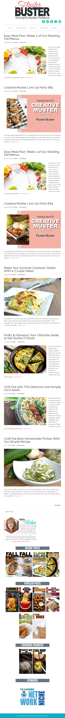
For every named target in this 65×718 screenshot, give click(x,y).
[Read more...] (29, 77)
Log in (38, 715)
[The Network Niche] (32, 709)
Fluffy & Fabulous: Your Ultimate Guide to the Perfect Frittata (31, 336)
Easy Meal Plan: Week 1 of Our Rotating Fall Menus (31, 153)
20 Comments (21, 445)
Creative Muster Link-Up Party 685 (28, 87)
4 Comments (22, 42)
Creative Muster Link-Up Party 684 (28, 203)
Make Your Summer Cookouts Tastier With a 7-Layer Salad (30, 269)
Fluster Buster (32, 10)
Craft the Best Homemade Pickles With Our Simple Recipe (32, 440)
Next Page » (58, 505)
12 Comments (21, 393)
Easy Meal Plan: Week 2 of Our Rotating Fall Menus (32, 37)
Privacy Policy (44, 715)
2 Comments (22, 91)
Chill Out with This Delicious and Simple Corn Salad (32, 388)
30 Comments (21, 274)
